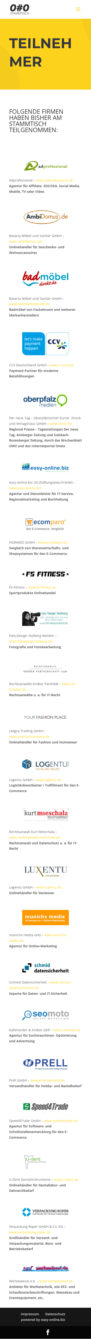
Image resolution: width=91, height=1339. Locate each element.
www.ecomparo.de (52, 542)
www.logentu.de (48, 780)
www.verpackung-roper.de (30, 1232)
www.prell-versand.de (47, 1080)
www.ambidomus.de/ (25, 241)
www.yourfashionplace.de (29, 736)
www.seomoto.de (66, 1030)
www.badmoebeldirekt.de (29, 304)
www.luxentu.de (48, 887)
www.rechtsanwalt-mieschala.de (34, 837)
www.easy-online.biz (25, 488)
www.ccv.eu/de (62, 365)
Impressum (30, 1314)
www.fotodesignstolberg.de (30, 641)
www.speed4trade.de (60, 1120)
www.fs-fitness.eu (42, 587)
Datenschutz (55, 1314)
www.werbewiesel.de (56, 1281)
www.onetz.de (61, 423)
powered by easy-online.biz (43, 1319)
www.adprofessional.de (54, 180)
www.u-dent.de (66, 1179)
